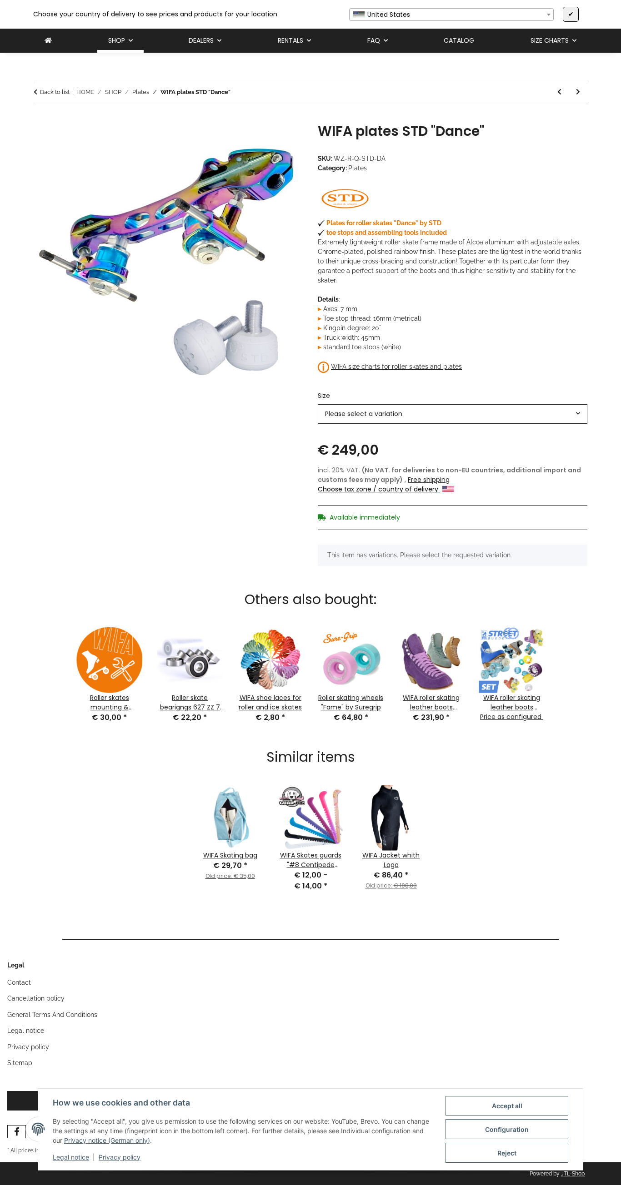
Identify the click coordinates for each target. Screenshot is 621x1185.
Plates (357, 168)
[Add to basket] (41, 118)
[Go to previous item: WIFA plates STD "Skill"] (559, 92)
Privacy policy (119, 1157)
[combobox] (451, 14)
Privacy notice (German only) (107, 1140)
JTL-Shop (573, 1173)
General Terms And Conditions (52, 1014)
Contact (19, 982)
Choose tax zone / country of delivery (379, 489)
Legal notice (71, 1157)
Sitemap (19, 1062)
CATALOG (459, 40)
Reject (506, 1153)
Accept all (507, 1106)
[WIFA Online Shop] (48, 41)
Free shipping (429, 479)
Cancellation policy (36, 998)
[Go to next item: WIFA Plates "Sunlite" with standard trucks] (578, 92)
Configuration (507, 1129)
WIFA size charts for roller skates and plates (396, 366)
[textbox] (451, 14)
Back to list (55, 92)
